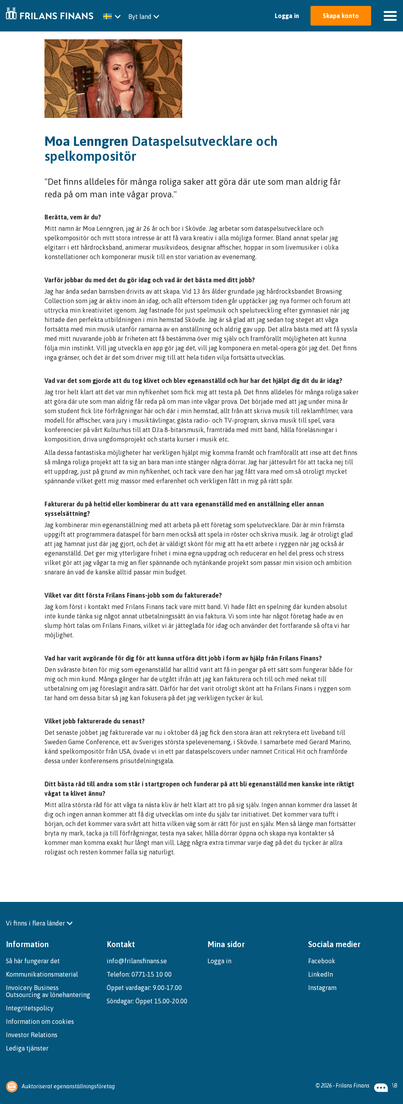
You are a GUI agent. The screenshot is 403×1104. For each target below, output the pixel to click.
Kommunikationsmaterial (42, 974)
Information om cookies (40, 1021)
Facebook (321, 960)
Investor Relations (31, 1034)
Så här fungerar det (33, 960)
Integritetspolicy (30, 1008)
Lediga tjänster (27, 1048)
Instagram (322, 987)
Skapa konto (341, 15)
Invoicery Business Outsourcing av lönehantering (48, 991)
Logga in (288, 15)
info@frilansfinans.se (137, 960)
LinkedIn (320, 974)
